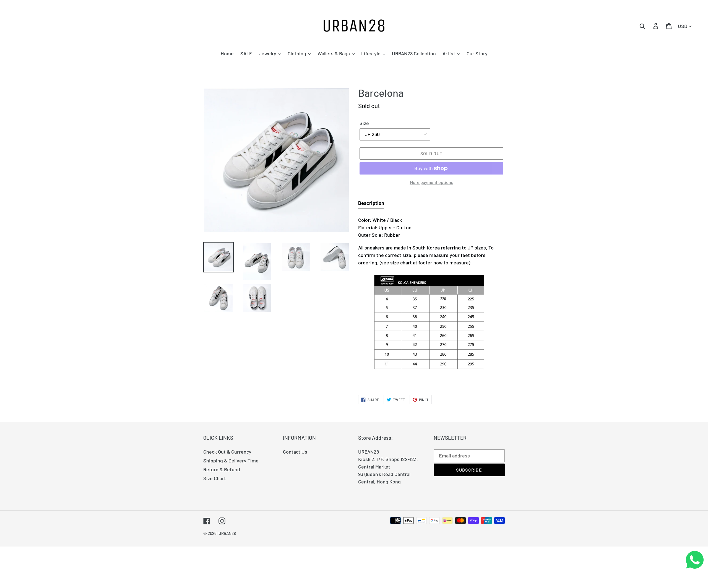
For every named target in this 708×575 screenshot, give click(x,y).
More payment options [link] (431, 182)
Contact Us (295, 452)
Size (364, 123)
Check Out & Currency (227, 452)
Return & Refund (221, 469)
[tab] (371, 204)
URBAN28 (227, 533)
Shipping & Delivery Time (231, 460)
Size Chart (214, 478)
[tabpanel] (431, 299)
